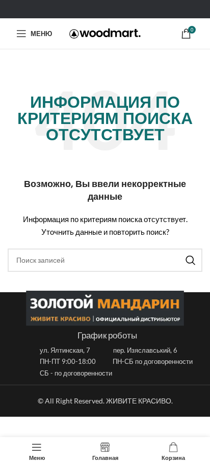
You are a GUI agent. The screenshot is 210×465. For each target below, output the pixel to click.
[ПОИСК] (190, 260)
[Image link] (104, 307)
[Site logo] (105, 33)
